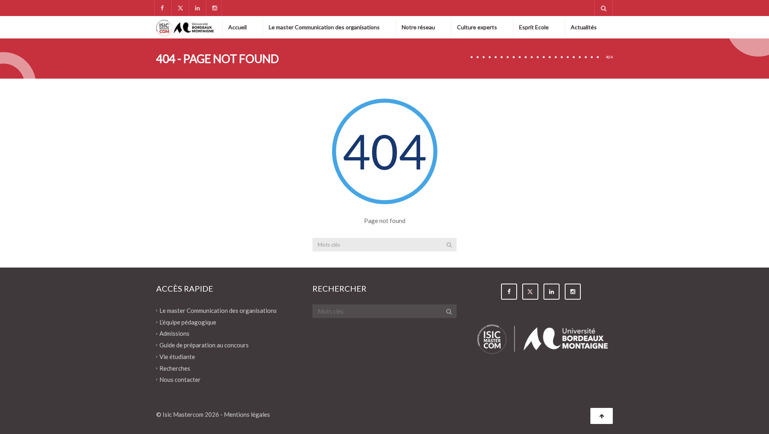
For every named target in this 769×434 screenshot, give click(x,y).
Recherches (174, 367)
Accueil (237, 27)
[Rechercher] (449, 244)
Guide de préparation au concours (204, 345)
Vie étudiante (177, 356)
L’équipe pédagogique (187, 321)
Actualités (584, 27)
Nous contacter (180, 379)
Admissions (174, 333)
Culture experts (477, 27)
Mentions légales (247, 414)
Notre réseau (418, 27)
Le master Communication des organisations (324, 27)
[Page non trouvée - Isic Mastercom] (185, 26)
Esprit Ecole (534, 27)
